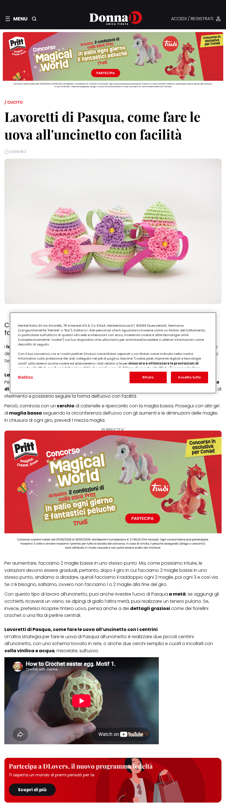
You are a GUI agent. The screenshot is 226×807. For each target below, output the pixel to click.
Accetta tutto (189, 377)
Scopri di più (32, 790)
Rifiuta (148, 377)
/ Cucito (13, 102)
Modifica (25, 377)
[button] (17, 18)
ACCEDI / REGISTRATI (192, 19)
